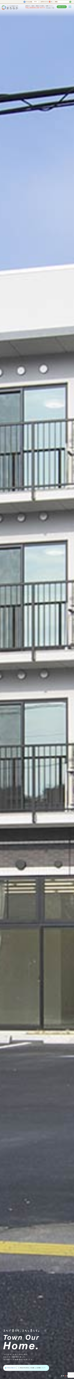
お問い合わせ (61, 6)
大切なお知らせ (11, 1367)
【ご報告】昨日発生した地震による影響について (32, 1367)
